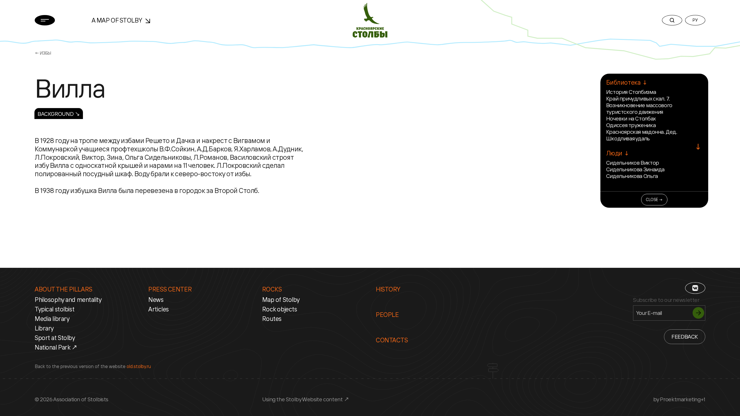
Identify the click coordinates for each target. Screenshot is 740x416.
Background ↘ (59, 113)
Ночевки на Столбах (631, 118)
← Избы (43, 53)
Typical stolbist (54, 309)
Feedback (684, 336)
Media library (52, 318)
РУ (695, 20)
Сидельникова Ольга (632, 175)
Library (44, 328)
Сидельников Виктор (632, 162)
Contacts (392, 340)
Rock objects (279, 309)
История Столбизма (631, 91)
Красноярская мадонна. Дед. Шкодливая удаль (641, 135)
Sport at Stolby (55, 337)
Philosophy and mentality (68, 299)
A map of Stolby (117, 20)
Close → (654, 199)
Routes (272, 318)
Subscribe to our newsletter (666, 300)
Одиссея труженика (631, 125)
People (387, 314)
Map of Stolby (281, 299)
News (155, 299)
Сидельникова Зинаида (635, 169)
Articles (158, 309)
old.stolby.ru (139, 366)
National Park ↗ (56, 347)
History (388, 289)
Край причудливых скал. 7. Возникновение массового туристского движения (639, 105)
